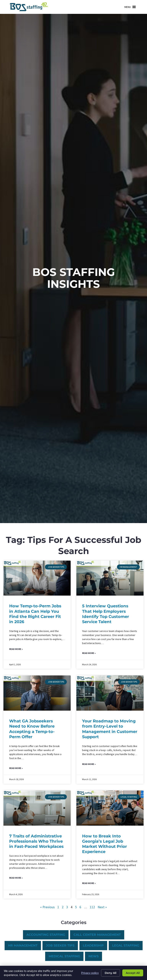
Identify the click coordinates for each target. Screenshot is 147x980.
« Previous (47, 907)
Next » (102, 907)
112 (92, 907)
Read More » (16, 649)
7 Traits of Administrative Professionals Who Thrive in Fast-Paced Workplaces (36, 841)
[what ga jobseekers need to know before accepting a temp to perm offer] (37, 693)
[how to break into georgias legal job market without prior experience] (110, 808)
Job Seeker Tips (60, 945)
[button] (127, 7)
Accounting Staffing (45, 935)
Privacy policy (90, 972)
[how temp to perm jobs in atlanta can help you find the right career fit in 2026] (37, 578)
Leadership (93, 945)
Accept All (133, 973)
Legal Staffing (125, 945)
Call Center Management (97, 935)
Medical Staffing (64, 956)
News (93, 956)
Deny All (110, 973)
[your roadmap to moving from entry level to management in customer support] (110, 693)
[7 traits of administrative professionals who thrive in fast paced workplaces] (37, 808)
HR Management (23, 945)
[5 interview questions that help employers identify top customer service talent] (110, 578)
